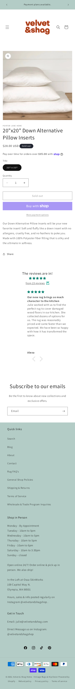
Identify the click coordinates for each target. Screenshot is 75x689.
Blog (10, 447)
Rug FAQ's (13, 471)
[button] (7, 27)
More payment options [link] (37, 214)
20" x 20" (14, 168)
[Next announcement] (68, 5)
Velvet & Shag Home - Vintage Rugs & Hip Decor (35, 677)
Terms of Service (16, 496)
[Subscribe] (64, 411)
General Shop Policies (20, 479)
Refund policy (25, 681)
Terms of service (59, 681)
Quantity (7, 175)
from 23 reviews (35, 283)
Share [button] (10, 254)
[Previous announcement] (7, 5)
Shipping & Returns (18, 487)
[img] (37, 278)
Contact (12, 463)
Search (11, 438)
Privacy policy (41, 681)
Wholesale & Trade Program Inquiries (29, 504)
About (11, 455)
